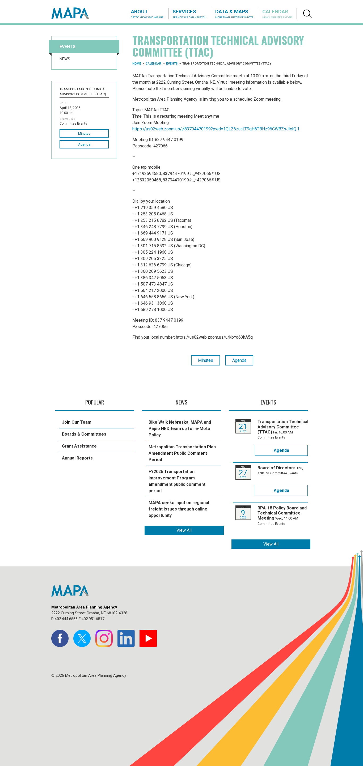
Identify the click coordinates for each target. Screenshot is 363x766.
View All (184, 530)
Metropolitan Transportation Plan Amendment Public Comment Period (182, 453)
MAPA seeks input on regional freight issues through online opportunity (179, 509)
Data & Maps (234, 13)
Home (136, 63)
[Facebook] (60, 638)
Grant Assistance (79, 446)
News (65, 59)
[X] (82, 638)
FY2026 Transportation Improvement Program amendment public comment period (177, 481)
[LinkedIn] (126, 638)
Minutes (84, 133)
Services (189, 13)
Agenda (84, 144)
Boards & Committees (84, 434)
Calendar (277, 13)
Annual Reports (77, 458)
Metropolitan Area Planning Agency (75, 13)
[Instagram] (104, 638)
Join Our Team (76, 422)
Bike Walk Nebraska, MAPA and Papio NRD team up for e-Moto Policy (180, 428)
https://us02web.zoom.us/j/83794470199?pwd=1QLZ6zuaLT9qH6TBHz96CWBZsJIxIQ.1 (215, 128)
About (147, 13)
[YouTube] (148, 638)
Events (67, 46)
